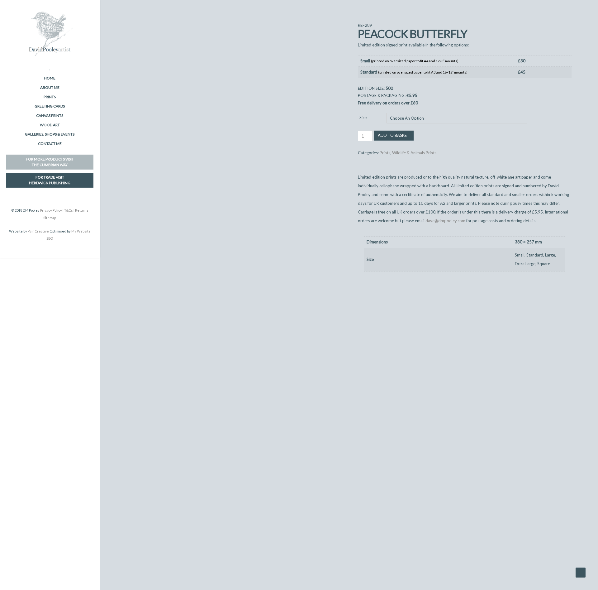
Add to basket (394, 135)
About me (49, 87)
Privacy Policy (51, 210)
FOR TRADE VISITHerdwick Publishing (49, 180)
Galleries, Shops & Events (49, 134)
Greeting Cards (50, 106)
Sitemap (49, 218)
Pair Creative (38, 231)
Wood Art (50, 124)
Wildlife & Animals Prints (414, 152)
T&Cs (68, 210)
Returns (81, 210)
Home (49, 78)
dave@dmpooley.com (445, 220)
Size (363, 117)
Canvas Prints (49, 115)
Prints (50, 96)
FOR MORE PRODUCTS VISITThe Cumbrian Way (50, 162)
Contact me (50, 143)
